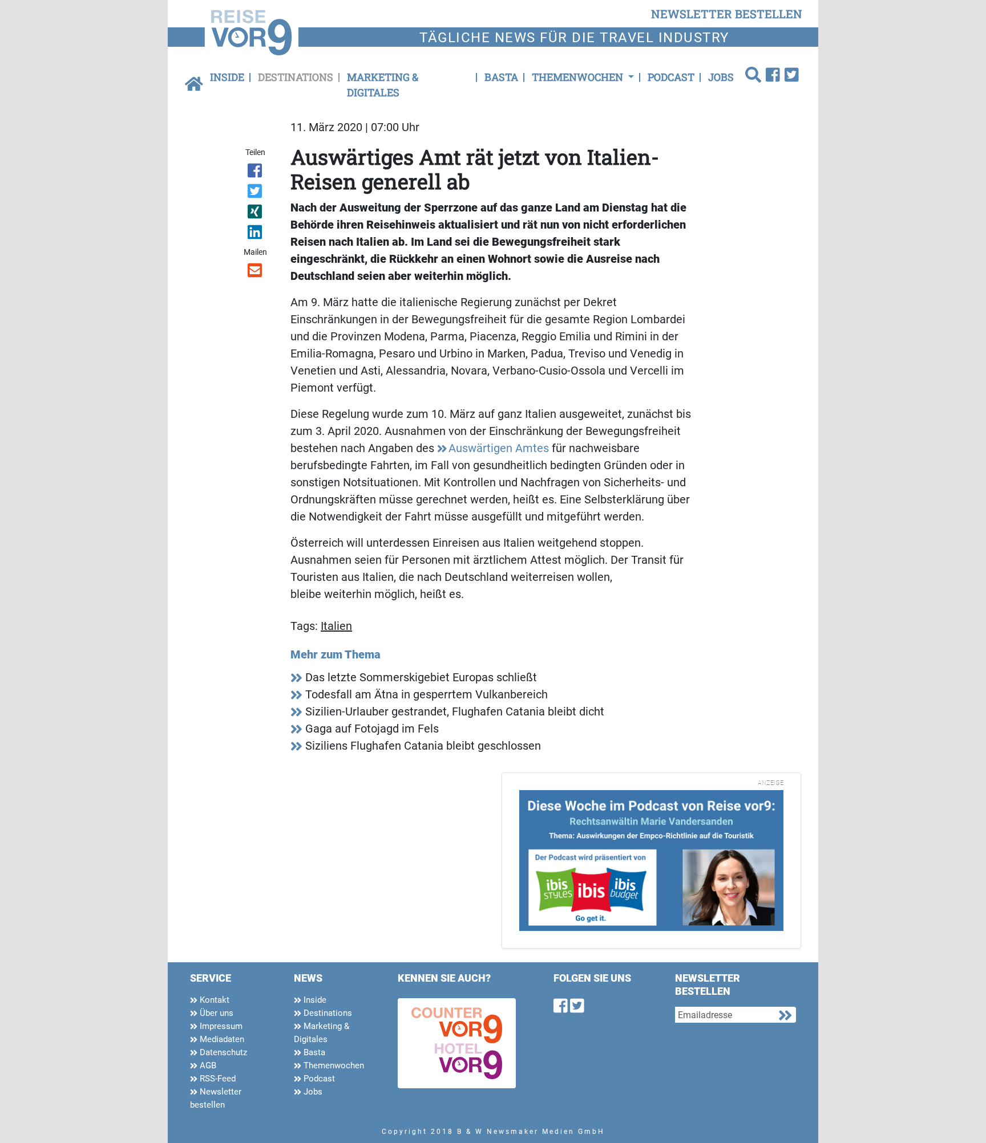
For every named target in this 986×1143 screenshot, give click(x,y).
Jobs (721, 77)
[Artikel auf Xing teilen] (256, 214)
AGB (206, 1065)
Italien (336, 626)
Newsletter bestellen (215, 1098)
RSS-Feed (216, 1078)
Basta (501, 77)
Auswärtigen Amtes (498, 448)
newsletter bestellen (726, 13)
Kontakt (213, 1000)
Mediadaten (220, 1039)
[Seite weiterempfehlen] (256, 272)
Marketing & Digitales (382, 84)
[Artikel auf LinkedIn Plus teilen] (256, 234)
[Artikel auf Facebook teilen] (256, 172)
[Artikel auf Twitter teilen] (256, 193)
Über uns (215, 1013)
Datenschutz (222, 1052)
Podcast (671, 77)
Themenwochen (332, 1065)
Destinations (295, 77)
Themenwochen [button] (578, 77)
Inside (227, 77)
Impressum (220, 1026)
